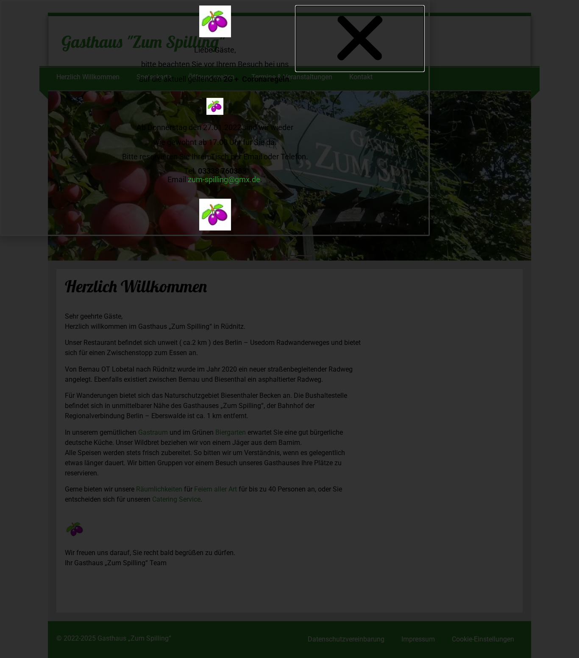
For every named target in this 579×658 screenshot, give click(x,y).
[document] (289, 329)
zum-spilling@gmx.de (224, 179)
